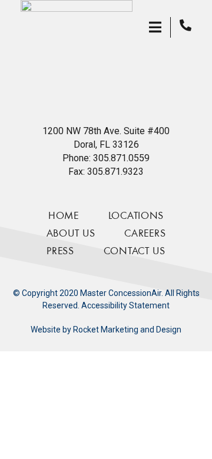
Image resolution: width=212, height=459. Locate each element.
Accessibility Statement (125, 305)
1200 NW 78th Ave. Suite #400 (106, 131)
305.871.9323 (115, 171)
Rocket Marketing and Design (127, 329)
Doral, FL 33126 (106, 144)
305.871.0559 (121, 158)
